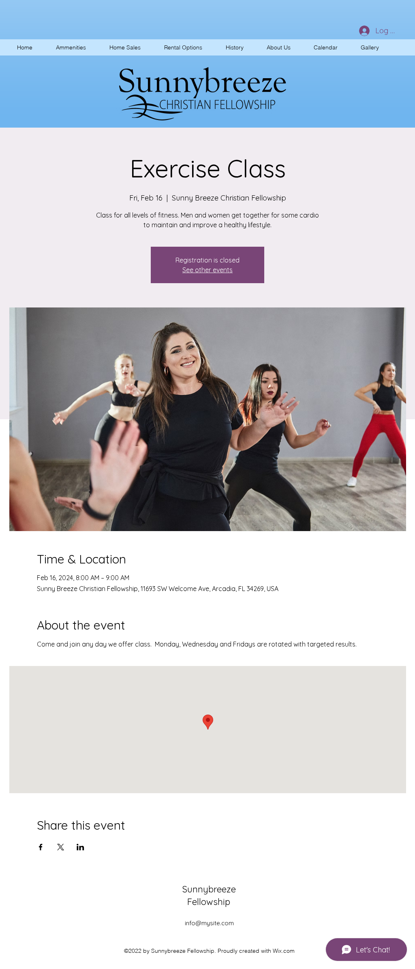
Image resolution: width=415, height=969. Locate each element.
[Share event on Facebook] (41, 847)
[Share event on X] (60, 847)
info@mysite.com (209, 923)
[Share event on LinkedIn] (80, 847)
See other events (207, 270)
